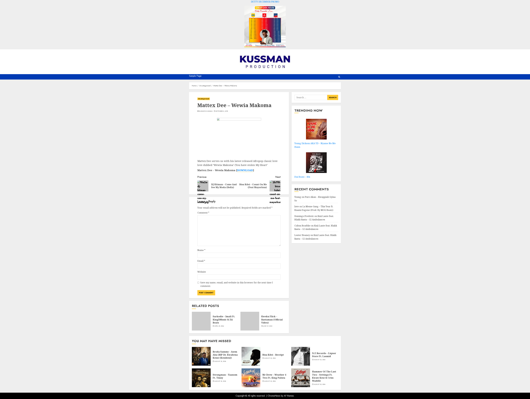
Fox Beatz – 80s (302, 176)
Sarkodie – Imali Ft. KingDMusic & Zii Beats (224, 319)
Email (201, 260)
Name (201, 250)
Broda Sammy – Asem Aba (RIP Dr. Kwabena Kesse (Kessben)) (225, 354)
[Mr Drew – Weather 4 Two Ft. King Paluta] (251, 377)
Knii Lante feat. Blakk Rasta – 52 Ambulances (315, 237)
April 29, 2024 (219, 326)
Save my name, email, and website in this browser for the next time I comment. (236, 284)
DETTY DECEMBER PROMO (265, 1)
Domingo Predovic (304, 216)
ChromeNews (273, 395)
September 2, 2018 (222, 111)
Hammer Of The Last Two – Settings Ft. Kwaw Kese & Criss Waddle (324, 376)
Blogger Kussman (206, 111)
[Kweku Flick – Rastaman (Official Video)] (249, 321)
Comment (203, 212)
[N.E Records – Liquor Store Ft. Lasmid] (300, 356)
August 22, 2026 (220, 361)
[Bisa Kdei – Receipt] (251, 356)
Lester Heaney (302, 235)
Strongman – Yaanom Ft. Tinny (225, 376)
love (296, 206)
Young (297, 196)
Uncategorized (203, 99)
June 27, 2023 (267, 326)
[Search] (339, 77)
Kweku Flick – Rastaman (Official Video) (272, 319)
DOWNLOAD (245, 170)
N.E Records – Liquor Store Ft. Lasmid (324, 355)
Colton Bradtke (302, 225)
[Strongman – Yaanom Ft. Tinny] (201, 377)
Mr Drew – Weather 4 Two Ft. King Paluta (274, 376)
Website (201, 271)
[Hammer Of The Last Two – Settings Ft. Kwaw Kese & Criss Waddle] (300, 377)
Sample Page (195, 75)
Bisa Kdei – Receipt (273, 354)
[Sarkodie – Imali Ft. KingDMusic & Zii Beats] (201, 321)
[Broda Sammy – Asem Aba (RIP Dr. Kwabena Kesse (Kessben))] (201, 356)
